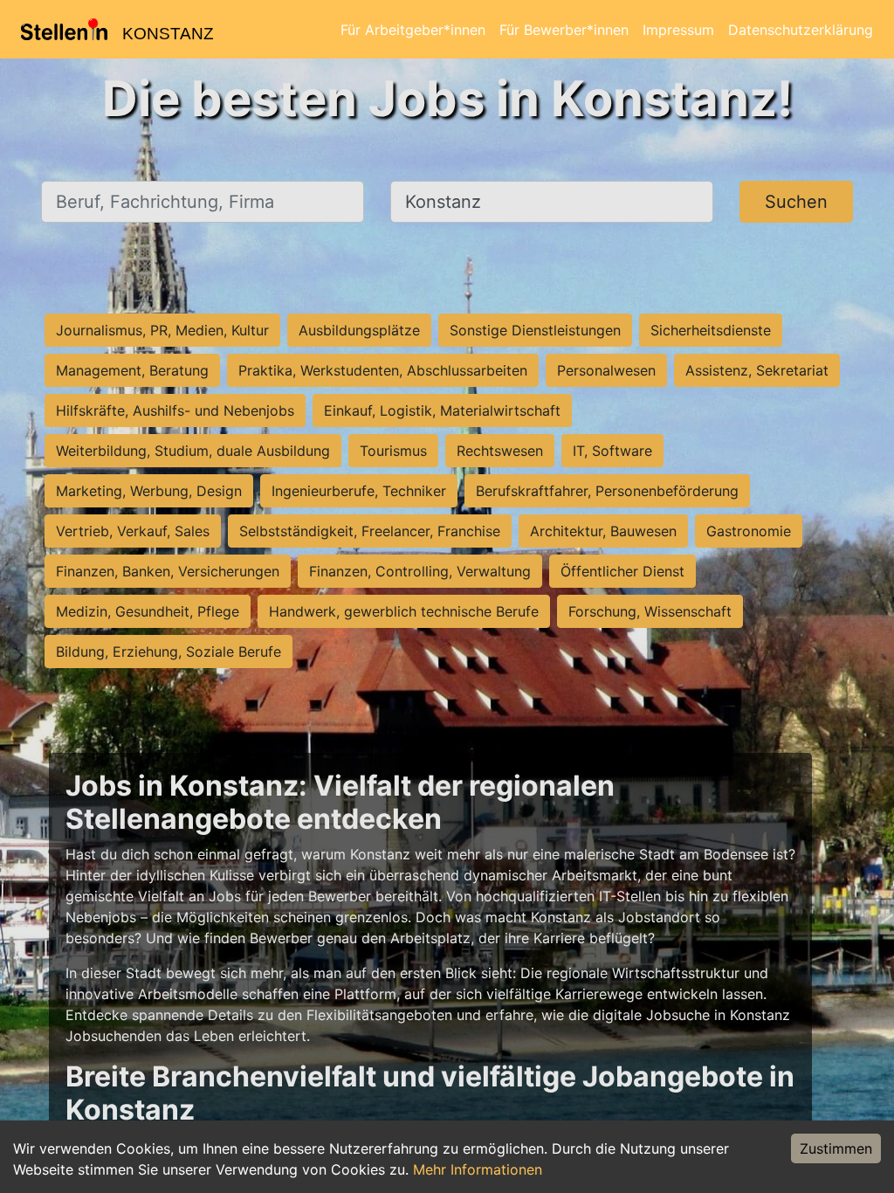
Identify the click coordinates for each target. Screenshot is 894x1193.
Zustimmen (836, 1148)
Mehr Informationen (477, 1169)
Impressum (678, 29)
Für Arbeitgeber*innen (412, 29)
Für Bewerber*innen (564, 29)
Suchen (796, 201)
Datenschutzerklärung (800, 29)
